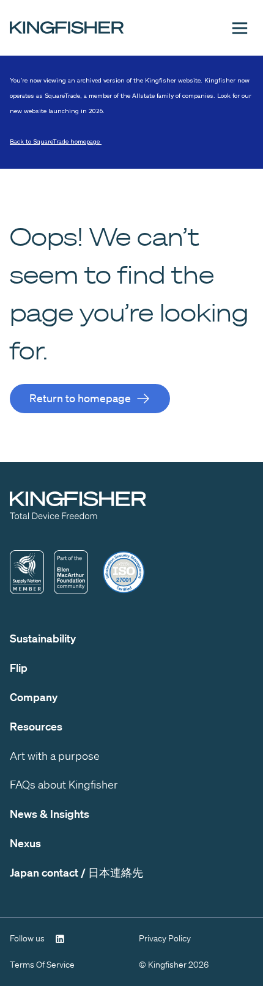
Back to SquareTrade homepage (56, 141)
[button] (239, 28)
